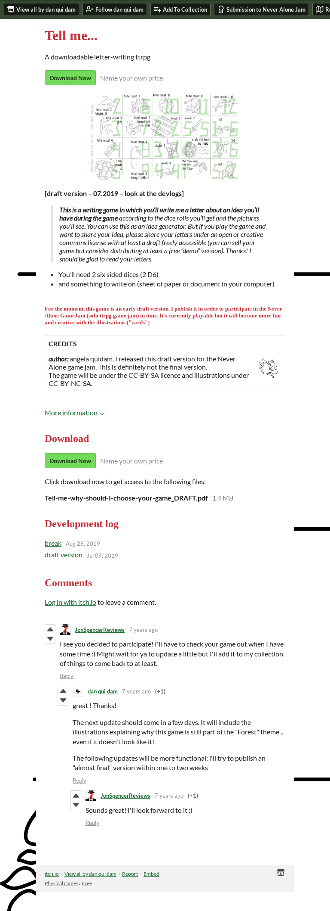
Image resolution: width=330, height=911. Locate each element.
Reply (66, 675)
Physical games (61, 883)
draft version (63, 554)
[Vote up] (50, 629)
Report (130, 874)
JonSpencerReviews (100, 629)
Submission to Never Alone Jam (266, 9)
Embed (151, 874)
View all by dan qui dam (90, 874)
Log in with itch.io (70, 602)
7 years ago (143, 629)
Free (87, 883)
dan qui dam (103, 691)
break (53, 543)
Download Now (70, 77)
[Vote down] (50, 639)
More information (71, 412)
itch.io (52, 874)
